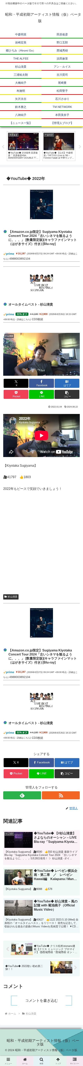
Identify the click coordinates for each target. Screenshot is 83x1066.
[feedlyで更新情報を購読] (22, 795)
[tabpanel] (23, 146)
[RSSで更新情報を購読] (61, 795)
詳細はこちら (23, 319)
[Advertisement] (41, 545)
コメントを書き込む (41, 1001)
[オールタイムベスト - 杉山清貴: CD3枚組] (41, 282)
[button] (67, 394)
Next (80, 147)
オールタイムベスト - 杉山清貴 (30, 304)
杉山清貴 (12, 596)
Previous (3, 147)
